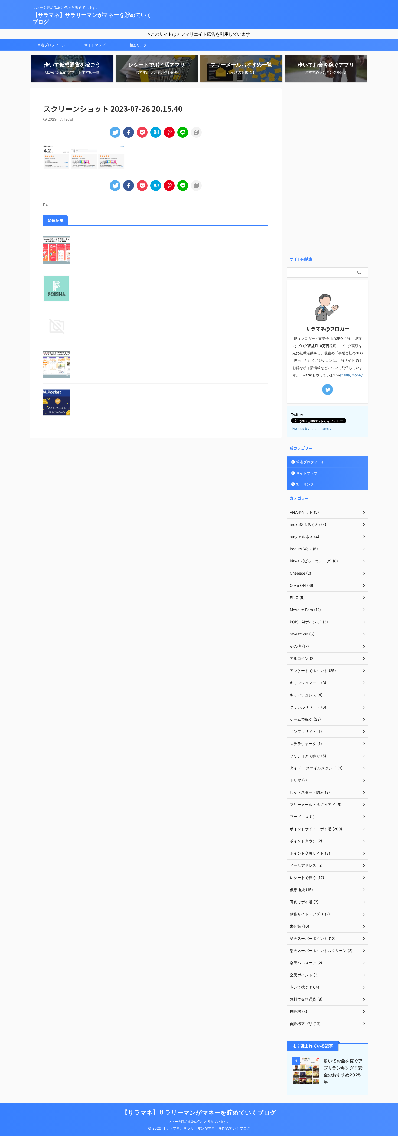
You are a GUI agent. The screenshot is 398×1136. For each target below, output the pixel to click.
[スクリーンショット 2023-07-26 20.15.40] (155, 132)
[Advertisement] (327, 169)
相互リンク (138, 45)
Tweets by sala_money (311, 428)
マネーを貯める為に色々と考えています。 (199, 1121)
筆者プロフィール (51, 45)
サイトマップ (94, 45)
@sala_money (351, 375)
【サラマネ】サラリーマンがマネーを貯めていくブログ (199, 1112)
